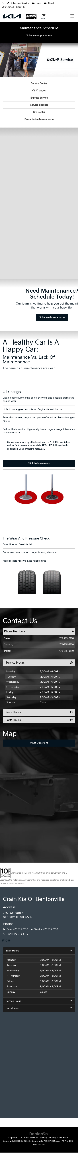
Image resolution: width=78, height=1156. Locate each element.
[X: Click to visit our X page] (6, 941)
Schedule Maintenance (52, 317)
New (38, 3)
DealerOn (33, 1137)
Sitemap (43, 1137)
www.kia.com (38, 1144)
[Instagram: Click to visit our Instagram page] (9, 941)
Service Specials (39, 104)
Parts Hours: (13, 720)
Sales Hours (12, 950)
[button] (4, 2)
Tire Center (39, 112)
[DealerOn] (38, 1133)
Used (51, 3)
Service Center (39, 83)
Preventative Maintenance (39, 119)
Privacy (52, 1137)
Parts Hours (12, 1008)
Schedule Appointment (39, 35)
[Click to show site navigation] (72, 16)
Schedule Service (20, 3)
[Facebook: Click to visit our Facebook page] (3, 941)
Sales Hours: (13, 712)
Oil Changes (39, 90)
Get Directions (39, 742)
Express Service (39, 97)
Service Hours (13, 1001)
